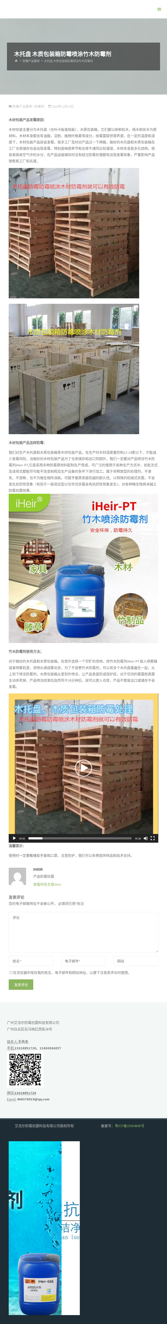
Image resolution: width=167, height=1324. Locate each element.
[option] (44, 1228)
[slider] (79, 838)
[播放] (14, 838)
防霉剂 (39, 106)
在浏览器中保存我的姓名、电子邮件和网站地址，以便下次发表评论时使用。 (72, 972)
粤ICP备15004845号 (129, 1126)
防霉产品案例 (31, 61)
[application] (83, 768)
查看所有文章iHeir (47, 884)
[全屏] (152, 838)
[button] (83, 768)
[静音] (146, 838)
